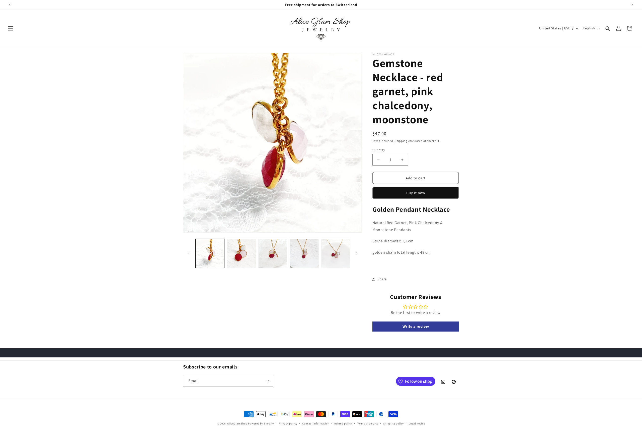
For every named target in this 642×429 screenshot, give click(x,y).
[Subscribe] (267, 381)
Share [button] (382, 279)
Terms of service (367, 423)
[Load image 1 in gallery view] (209, 253)
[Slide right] (356, 253)
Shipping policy (393, 423)
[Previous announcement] (9, 5)
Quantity (378, 150)
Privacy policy (288, 423)
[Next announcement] (632, 5)
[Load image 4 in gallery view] (304, 253)
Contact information (315, 423)
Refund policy (343, 423)
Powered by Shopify (261, 423)
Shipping (401, 141)
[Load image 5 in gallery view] (335, 253)
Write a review (416, 326)
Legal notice (417, 423)
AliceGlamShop (237, 423)
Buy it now (415, 192)
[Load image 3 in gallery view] (272, 253)
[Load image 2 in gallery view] (241, 253)
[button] (10, 28)
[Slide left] (188, 253)
